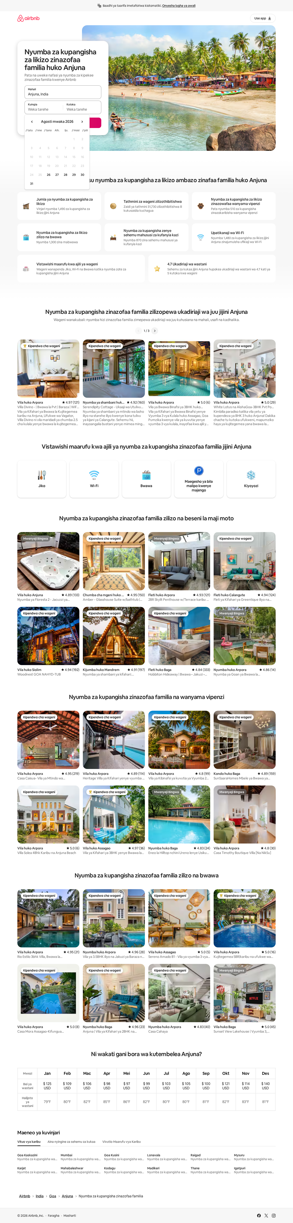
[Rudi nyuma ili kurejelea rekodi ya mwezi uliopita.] (32, 121)
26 (48, 175)
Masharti (70, 1216)
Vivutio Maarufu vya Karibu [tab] (121, 1142)
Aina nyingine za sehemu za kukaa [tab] (71, 1142)
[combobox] (63, 94)
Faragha (53, 1216)
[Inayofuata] (154, 330)
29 (74, 175)
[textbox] (43, 109)
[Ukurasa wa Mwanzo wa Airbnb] (28, 18)
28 (65, 175)
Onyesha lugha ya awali (178, 6)
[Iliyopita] (138, 330)
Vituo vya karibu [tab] (29, 1142)
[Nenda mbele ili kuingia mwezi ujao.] (82, 121)
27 (57, 175)
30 (82, 175)
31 (31, 184)
